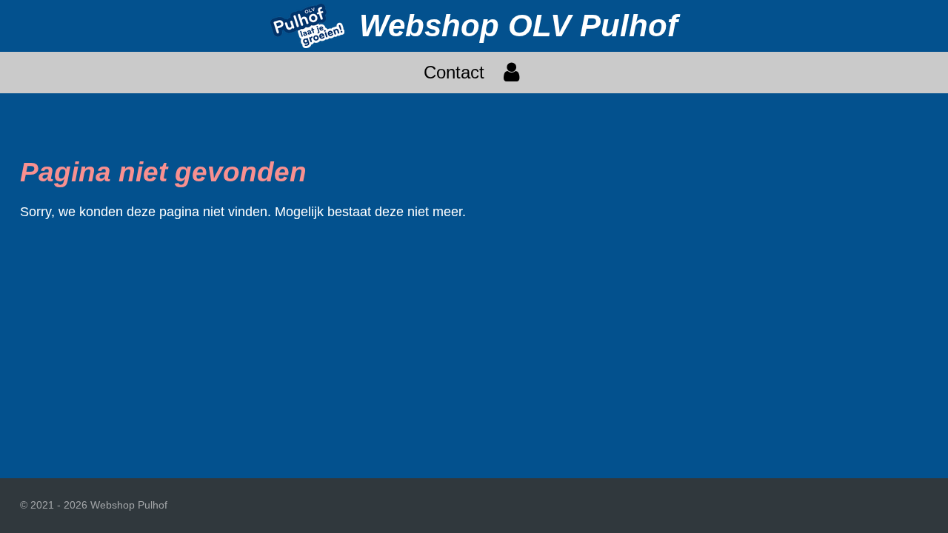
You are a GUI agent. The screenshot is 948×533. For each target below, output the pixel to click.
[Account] (512, 72)
